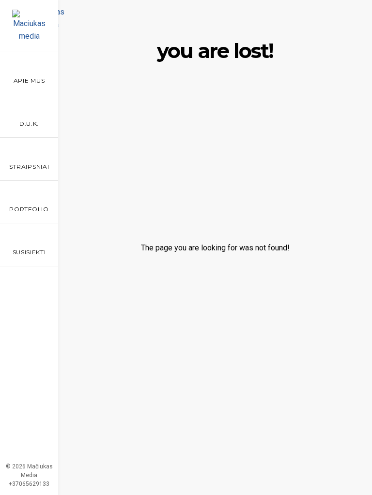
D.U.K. (29, 123)
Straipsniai (29, 166)
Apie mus (29, 80)
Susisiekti (29, 252)
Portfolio (28, 209)
